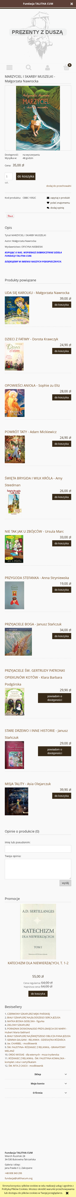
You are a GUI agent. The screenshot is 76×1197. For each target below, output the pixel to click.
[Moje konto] (47, 67)
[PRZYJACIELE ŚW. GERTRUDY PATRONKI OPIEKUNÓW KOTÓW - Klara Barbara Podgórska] (21, 702)
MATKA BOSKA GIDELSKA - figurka (25, 1021)
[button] (9, 67)
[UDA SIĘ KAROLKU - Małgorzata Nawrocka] (21, 310)
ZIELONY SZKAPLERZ (18, 1025)
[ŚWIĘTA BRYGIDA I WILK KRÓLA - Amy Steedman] (21, 503)
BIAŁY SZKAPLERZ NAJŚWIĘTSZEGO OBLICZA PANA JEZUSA (38, 1036)
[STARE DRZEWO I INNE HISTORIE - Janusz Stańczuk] (21, 755)
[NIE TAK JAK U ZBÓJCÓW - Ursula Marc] (21, 549)
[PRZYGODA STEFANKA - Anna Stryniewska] (21, 595)
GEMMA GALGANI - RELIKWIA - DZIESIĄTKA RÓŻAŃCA (36, 1039)
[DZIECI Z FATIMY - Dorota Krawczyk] (21, 357)
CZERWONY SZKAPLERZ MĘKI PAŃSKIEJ (28, 1013)
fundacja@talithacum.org (18, 1178)
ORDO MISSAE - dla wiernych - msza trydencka (33, 1054)
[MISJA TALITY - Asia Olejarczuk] (21, 801)
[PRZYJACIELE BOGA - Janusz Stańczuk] (21, 642)
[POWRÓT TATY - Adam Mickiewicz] (21, 449)
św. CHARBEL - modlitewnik (22, 1043)
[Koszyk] (66, 67)
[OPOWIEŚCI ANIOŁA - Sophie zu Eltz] (21, 403)
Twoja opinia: (13, 856)
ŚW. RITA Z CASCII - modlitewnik (25, 1065)
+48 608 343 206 (13, 1173)
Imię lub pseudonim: (17, 842)
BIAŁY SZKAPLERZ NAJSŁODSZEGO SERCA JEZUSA (33, 1017)
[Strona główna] (38, 35)
